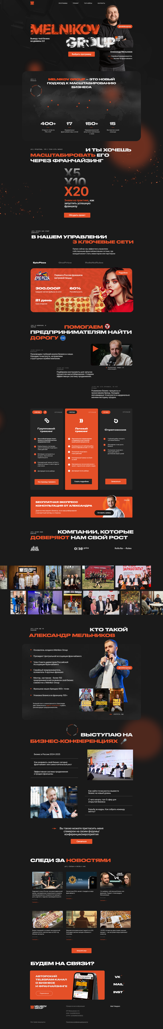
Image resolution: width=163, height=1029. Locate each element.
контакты (101, 3)
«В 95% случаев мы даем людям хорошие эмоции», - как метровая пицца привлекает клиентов (113, 932)
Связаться (82, 841)
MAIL (118, 984)
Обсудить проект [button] (77, 215)
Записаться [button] (115, 481)
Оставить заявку (104, 513)
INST (118, 992)
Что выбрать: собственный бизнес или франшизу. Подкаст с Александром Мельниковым (112, 893)
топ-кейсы (88, 3)
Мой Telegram (115, 1006)
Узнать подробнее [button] (81, 481)
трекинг (76, 3)
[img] (110, 714)
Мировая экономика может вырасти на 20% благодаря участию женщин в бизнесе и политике (79, 932)
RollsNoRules (94, 262)
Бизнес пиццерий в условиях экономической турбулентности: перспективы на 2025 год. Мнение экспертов (46, 932)
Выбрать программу (81, 54)
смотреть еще (119, 714)
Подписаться (44, 993)
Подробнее (123, 273)
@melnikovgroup (125, 668)
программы (63, 3)
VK (117, 976)
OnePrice (65, 262)
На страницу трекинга (46, 482)
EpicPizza (39, 262)
